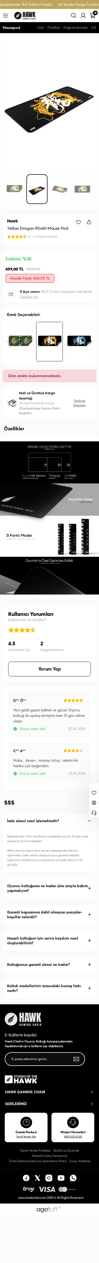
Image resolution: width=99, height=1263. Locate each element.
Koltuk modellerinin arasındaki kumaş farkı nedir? (44, 988)
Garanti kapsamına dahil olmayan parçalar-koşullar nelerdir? (44, 914)
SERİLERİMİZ (16, 1103)
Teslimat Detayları (79, 403)
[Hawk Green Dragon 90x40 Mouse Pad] (20, 342)
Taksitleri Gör (29, 297)
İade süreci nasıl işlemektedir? (33, 820)
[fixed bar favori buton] (94, 792)
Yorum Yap (49, 669)
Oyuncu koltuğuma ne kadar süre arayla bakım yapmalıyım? (47, 888)
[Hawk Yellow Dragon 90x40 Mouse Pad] (49, 342)
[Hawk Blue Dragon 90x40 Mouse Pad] (78, 342)
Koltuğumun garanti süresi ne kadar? (38, 964)
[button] (90, 342)
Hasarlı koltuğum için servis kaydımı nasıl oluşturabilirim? (42, 940)
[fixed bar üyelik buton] (94, 802)
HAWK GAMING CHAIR (25, 1092)
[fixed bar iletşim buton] (94, 812)
